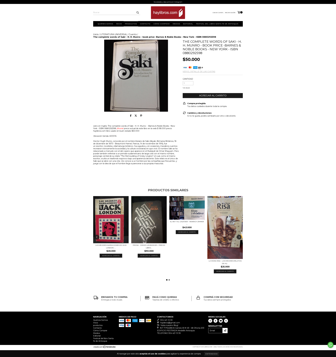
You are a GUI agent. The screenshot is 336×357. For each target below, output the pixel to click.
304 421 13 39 (166, 320)
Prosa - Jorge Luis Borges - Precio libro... (149, 246)
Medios (176, 24)
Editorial (188, 24)
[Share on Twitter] (136, 115)
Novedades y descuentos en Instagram (168, 2)
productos (131, 24)
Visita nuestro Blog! (169, 325)
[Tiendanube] (104, 348)
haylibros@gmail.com (170, 323)
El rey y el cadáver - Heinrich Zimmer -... (187, 223)
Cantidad (188, 79)
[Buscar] (137, 12)
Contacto (145, 24)
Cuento (133, 34)
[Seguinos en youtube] (221, 321)
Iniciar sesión (230, 12)
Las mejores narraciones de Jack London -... (111, 246)
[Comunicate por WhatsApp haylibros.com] (330, 345)
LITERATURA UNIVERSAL (113, 34)
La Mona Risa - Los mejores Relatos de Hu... (225, 262)
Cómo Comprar (161, 24)
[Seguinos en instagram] (210, 321)
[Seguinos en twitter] (226, 321)
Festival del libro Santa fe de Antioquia (217, 24)
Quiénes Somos (105, 24)
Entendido (212, 354)
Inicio (119, 24)
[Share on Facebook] (130, 115)
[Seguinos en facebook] (215, 321)
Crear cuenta (218, 12)
